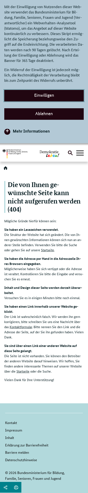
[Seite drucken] (16, 487)
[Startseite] (6, 169)
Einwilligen (44, 95)
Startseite (47, 250)
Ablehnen (44, 113)
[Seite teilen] (5, 487)
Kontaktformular (21, 327)
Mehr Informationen (31, 131)
